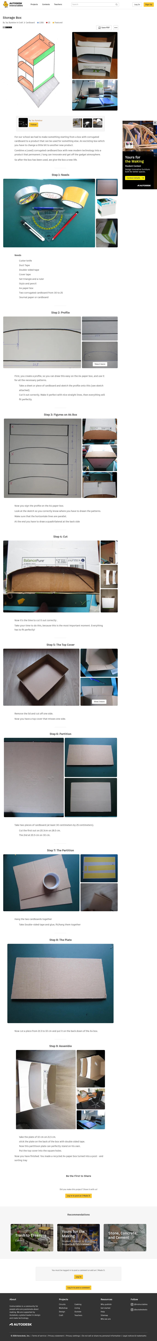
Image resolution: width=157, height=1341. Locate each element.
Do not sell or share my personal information (101, 1335)
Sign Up (148, 4)
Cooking (77, 1304)
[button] (116, 27)
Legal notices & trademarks (134, 1335)
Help (103, 1311)
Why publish (106, 1304)
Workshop (63, 1308)
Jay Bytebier (10, 22)
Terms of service (39, 1335)
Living (77, 1308)
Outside (77, 1311)
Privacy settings (73, 1335)
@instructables (140, 1304)
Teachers (58, 4)
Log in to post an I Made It (78, 1195)
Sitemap (104, 1315)
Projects (34, 4)
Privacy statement (56, 1335)
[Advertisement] (140, 155)
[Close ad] (155, 123)
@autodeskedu (140, 1309)
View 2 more (100, 364)
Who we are (106, 1319)
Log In (137, 4)
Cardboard (30, 22)
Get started (105, 1308)
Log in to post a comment (78, 1287)
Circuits (62, 1304)
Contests (46, 4)
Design (62, 1311)
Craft (21, 22)
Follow (34, 124)
